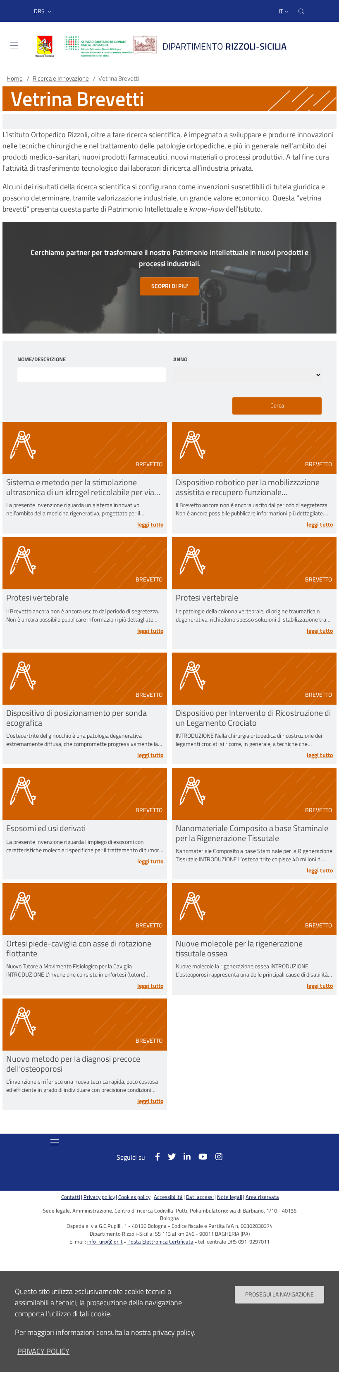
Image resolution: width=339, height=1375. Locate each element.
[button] (43, 11)
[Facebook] (153, 1157)
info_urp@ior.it (105, 1242)
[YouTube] (199, 1157)
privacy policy (43, 1351)
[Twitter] (168, 1157)
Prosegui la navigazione (279, 1294)
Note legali (229, 1197)
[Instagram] (215, 1157)
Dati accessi (200, 1197)
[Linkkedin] (183, 1157)
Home (15, 78)
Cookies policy (134, 1197)
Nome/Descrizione (41, 359)
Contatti (70, 1197)
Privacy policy (99, 1197)
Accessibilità (168, 1197)
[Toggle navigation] (14, 45)
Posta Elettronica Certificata (160, 1242)
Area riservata (262, 1197)
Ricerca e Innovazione (61, 78)
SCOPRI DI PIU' (169, 286)
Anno (180, 359)
